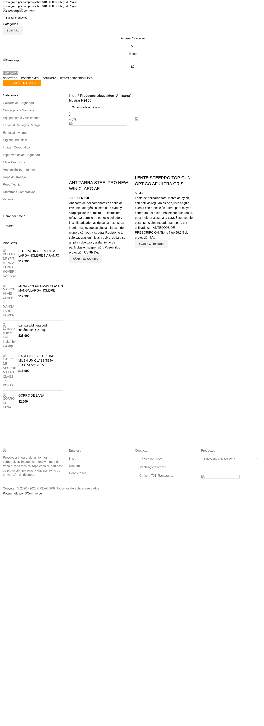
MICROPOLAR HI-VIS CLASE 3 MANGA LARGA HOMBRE (40, 288)
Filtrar (10, 225)
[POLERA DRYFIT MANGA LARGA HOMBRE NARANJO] (9, 263)
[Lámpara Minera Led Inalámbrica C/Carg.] (9, 335)
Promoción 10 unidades (19, 169)
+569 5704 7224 (151, 459)
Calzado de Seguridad (18, 103)
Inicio (72, 95)
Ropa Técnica (12, 184)
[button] (85, 259)
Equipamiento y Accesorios (21, 118)
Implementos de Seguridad (21, 155)
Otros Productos (14, 162)
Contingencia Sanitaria (18, 110)
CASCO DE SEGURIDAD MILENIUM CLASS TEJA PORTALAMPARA (36, 360)
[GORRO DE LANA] (9, 402)
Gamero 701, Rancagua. (156, 475)
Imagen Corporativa (16, 147)
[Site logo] (11, 10)
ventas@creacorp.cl (153, 467)
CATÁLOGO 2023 (23, 83)
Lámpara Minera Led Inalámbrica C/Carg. (32, 327)
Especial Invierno (15, 132)
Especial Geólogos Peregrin (22, 125)
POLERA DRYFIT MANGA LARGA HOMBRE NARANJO (38, 253)
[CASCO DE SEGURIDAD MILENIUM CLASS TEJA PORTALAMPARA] (9, 371)
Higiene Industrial (15, 140)
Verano (8, 199)
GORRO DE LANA (31, 395)
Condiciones (77, 473)
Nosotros (75, 465)
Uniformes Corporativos (19, 192)
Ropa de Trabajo (14, 177)
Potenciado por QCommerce (22, 493)
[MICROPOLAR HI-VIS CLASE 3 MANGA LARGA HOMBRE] (9, 301)
